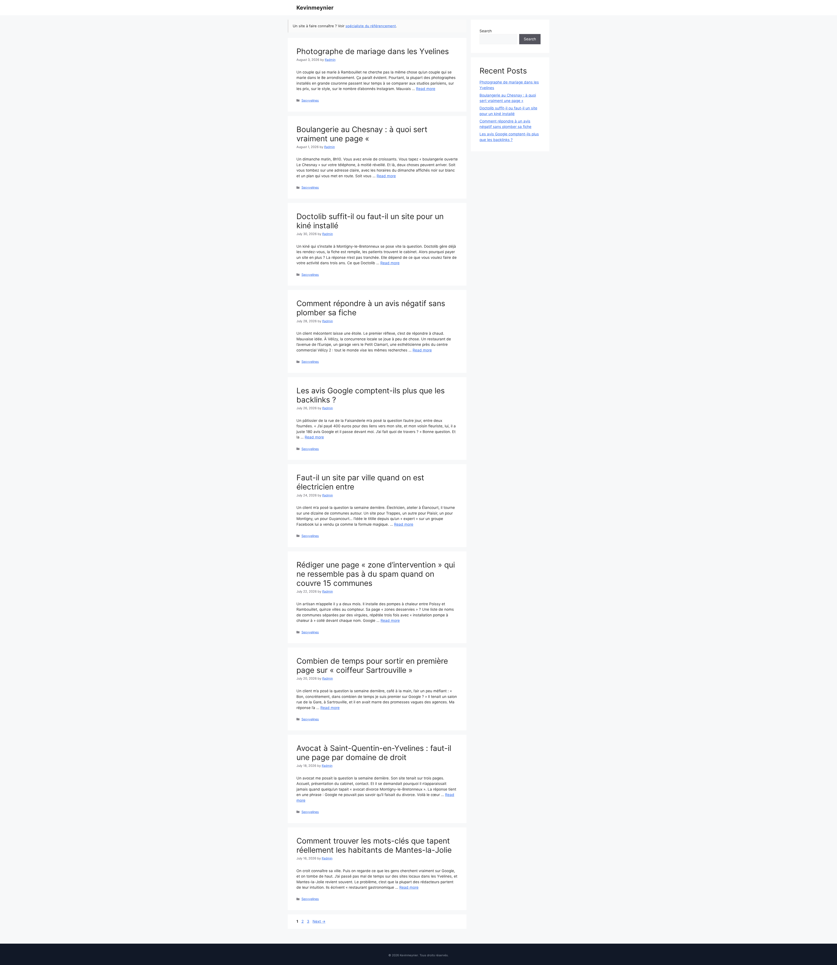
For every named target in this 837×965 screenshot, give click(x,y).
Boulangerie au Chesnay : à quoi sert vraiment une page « (361, 134)
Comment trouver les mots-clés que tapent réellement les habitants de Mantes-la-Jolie (374, 845)
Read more (425, 89)
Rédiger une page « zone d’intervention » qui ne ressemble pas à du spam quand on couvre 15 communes (375, 574)
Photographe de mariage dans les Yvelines (372, 51)
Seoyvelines (310, 100)
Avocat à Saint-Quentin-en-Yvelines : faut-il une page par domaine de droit (373, 752)
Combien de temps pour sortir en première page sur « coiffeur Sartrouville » (372, 665)
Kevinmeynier (314, 7)
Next (319, 921)
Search (486, 31)
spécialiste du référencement (370, 26)
